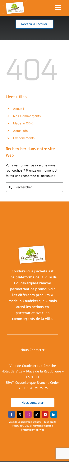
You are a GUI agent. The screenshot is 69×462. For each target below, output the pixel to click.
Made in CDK (23, 123)
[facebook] (11, 414)
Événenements (23, 138)
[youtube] (45, 414)
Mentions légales (42, 425)
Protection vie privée (32, 429)
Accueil (18, 109)
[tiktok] (37, 414)
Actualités (20, 131)
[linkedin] (53, 414)
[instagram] (28, 414)
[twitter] (20, 414)
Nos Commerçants (27, 116)
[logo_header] (15, 2)
